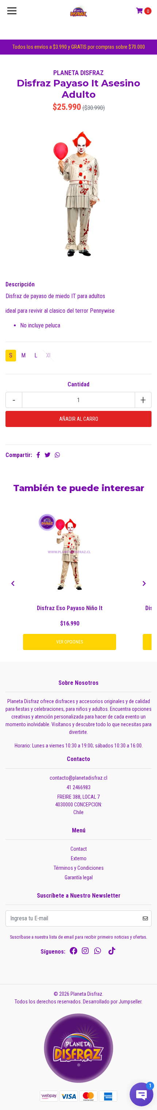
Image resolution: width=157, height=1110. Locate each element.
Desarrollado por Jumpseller (112, 1002)
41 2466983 (78, 787)
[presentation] (12, 583)
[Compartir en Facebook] (38, 455)
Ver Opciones (69, 642)
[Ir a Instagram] (85, 952)
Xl (48, 355)
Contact (78, 849)
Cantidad (78, 384)
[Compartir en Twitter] (47, 455)
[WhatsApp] (97, 952)
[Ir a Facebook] (73, 952)
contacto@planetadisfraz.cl (78, 778)
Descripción (20, 284)
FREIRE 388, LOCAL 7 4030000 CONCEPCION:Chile (78, 804)
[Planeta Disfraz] (78, 11)
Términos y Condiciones (79, 868)
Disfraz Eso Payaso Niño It (70, 608)
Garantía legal (79, 877)
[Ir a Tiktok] (111, 952)
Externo (79, 858)
